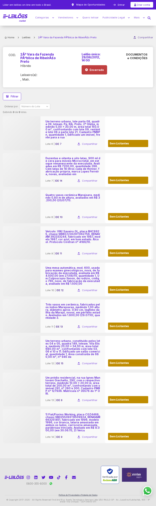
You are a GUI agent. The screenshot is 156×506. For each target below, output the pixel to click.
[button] (149, 17)
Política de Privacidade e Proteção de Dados (78, 495)
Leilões (26, 37)
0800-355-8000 (36, 483)
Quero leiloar (90, 17)
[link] (78, 133)
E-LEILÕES (15, 17)
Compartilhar (145, 37)
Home (11, 37)
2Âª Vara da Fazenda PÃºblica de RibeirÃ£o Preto (38, 57)
